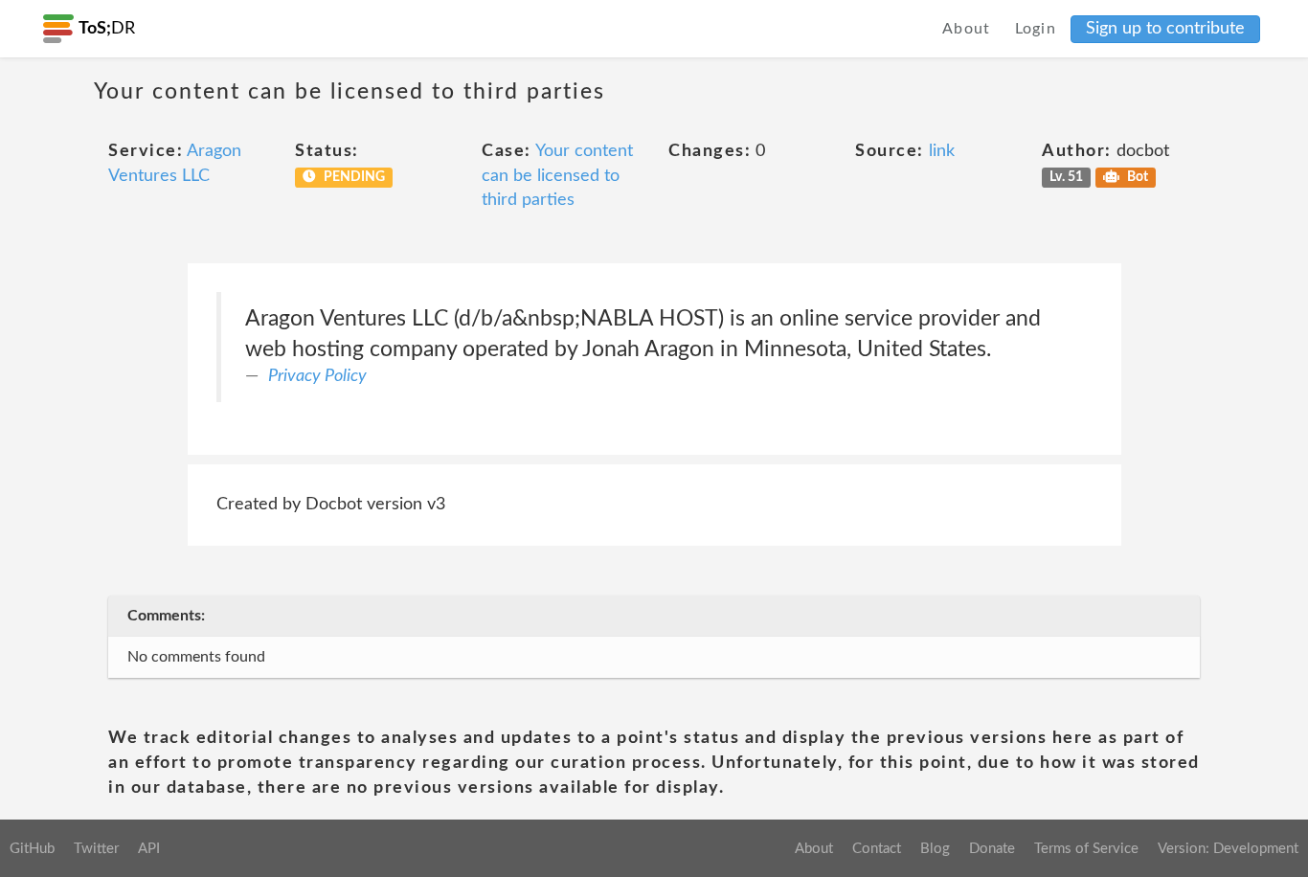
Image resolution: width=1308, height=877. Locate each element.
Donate (992, 849)
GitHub (32, 849)
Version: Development (1228, 849)
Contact (876, 849)
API (149, 849)
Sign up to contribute (1165, 28)
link (942, 151)
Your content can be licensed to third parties (557, 176)
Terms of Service (1086, 849)
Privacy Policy (317, 376)
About (966, 28)
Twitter (96, 849)
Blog (935, 849)
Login (1036, 28)
